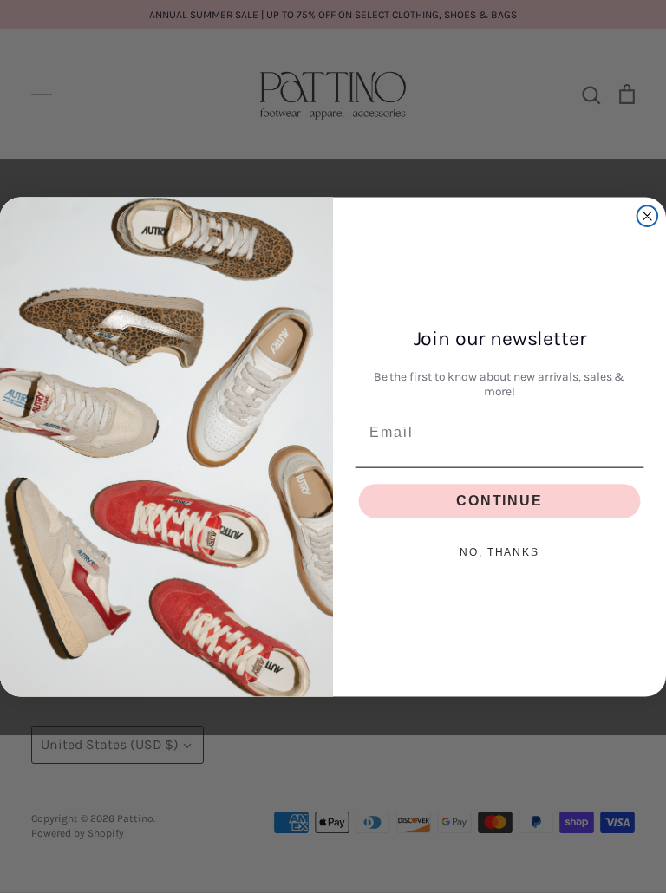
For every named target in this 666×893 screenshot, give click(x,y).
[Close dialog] (647, 215)
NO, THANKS (499, 552)
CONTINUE (499, 500)
